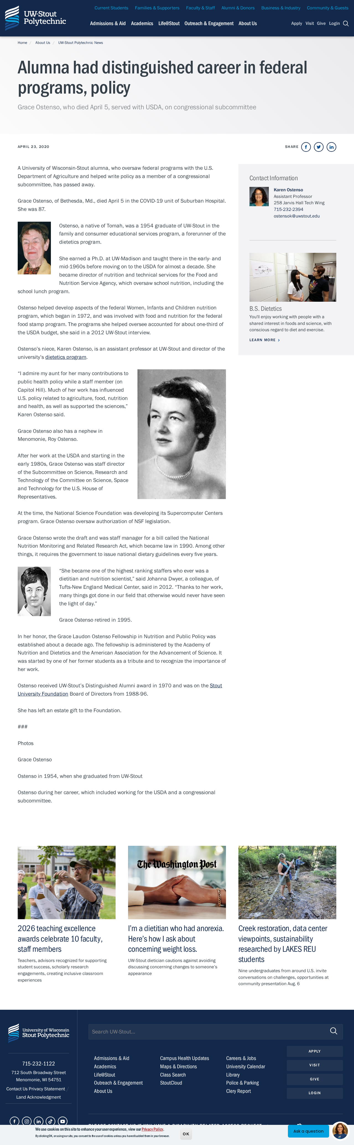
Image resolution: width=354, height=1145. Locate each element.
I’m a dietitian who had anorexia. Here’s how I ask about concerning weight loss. (176, 938)
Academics (142, 23)
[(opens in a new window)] (306, 147)
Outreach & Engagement (208, 23)
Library (233, 1075)
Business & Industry (280, 8)
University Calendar (245, 1066)
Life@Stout (168, 23)
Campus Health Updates (184, 1058)
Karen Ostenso (288, 190)
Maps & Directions (178, 1066)
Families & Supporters (157, 8)
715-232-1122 (38, 1063)
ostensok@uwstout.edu (297, 216)
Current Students (111, 8)
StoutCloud (171, 1083)
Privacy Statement (47, 1089)
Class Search (173, 1075)
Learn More (262, 340)
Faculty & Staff (200, 8)
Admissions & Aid (108, 23)
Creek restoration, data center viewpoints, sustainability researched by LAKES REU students (282, 943)
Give (321, 23)
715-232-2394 (288, 209)
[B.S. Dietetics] (292, 277)
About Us (248, 23)
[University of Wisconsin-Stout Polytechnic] (38, 1038)
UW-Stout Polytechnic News (80, 43)
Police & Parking (242, 1083)
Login (334, 23)
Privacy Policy (152, 1129)
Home (22, 43)
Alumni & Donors (238, 8)
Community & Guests (327, 8)
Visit (310, 23)
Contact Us (17, 1089)
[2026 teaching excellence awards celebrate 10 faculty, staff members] (67, 882)
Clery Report (238, 1091)
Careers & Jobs (241, 1058)
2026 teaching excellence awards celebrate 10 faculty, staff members (60, 938)
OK (186, 1133)
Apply (296, 23)
